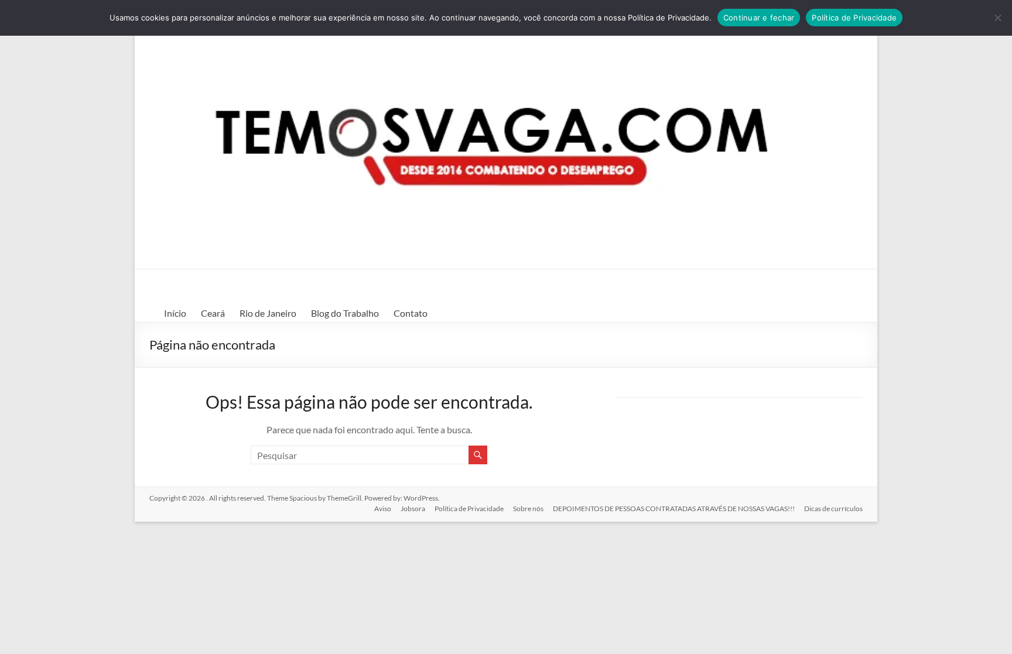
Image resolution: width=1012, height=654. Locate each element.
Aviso (382, 508)
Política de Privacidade (469, 508)
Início (175, 313)
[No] (997, 17)
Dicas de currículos (833, 508)
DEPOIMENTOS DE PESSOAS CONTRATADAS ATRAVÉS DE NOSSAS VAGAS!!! (674, 508)
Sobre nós (528, 508)
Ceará (213, 313)
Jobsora (413, 508)
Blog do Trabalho (345, 313)
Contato (411, 313)
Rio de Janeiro (268, 313)
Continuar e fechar (759, 17)
